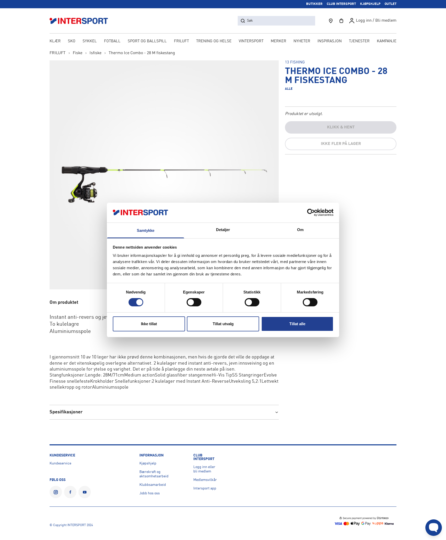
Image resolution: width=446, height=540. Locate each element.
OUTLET (390, 4)
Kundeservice (60, 463)
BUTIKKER (314, 4)
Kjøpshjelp (147, 463)
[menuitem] (359, 42)
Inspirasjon (329, 41)
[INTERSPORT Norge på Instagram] (56, 492)
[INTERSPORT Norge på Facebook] (70, 492)
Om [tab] (300, 229)
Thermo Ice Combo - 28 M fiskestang (142, 53)
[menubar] (223, 42)
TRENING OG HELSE (214, 41)
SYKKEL (90, 41)
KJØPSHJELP (370, 4)
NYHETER (301, 41)
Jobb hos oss (149, 493)
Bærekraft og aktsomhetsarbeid (154, 474)
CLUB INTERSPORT (341, 4)
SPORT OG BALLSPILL (147, 41)
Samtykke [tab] (146, 230)
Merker (278, 41)
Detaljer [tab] (223, 229)
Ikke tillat (149, 324)
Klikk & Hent (341, 127)
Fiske (77, 53)
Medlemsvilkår (205, 480)
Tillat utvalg (223, 324)
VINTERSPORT (251, 41)
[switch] (194, 302)
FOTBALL (112, 41)
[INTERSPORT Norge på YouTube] (84, 492)
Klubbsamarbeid (152, 485)
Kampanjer (388, 41)
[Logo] (82, 20)
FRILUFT (181, 41)
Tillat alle (297, 324)
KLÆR (55, 41)
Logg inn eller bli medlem (204, 469)
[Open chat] (433, 527)
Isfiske (95, 53)
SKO (71, 41)
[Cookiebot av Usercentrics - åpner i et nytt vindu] (310, 212)
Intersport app (204, 488)
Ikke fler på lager (341, 144)
